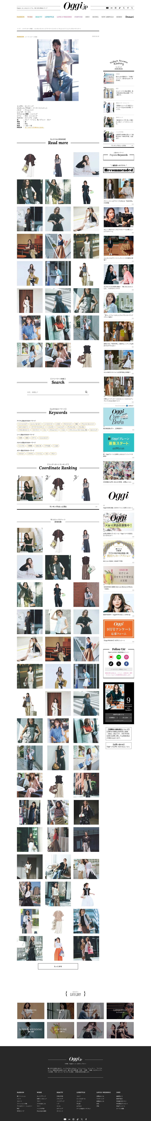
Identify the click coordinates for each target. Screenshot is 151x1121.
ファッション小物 (22, 1103)
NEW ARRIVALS (107, 17)
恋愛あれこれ (100, 1096)
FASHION (20, 17)
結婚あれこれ (100, 1101)
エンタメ (79, 1101)
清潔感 (30, 446)
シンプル (21, 446)
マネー (39, 1101)
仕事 (20, 438)
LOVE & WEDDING (64, 17)
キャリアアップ (41, 1096)
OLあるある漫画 (41, 1111)
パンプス (50, 427)
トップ (18, 28)
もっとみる (58, 966)
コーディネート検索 (27, 28)
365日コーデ (20, 1111)
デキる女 (47, 446)
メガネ (58, 424)
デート (34, 438)
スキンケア (60, 1098)
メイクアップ (60, 1101)
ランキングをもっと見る (58, 507)
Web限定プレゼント (122, 1103)
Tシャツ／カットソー (88, 424)
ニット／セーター (36, 424)
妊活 (98, 1103)
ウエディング (100, 1098)
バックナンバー (118, 720)
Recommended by (120, 405)
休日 (27, 438)
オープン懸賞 (120, 1108)
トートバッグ (23, 424)
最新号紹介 (119, 1098)
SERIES (119, 17)
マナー (39, 1106)
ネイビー (21, 453)
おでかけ (79, 1106)
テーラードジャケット (38, 427)
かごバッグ (94, 430)
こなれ (56, 446)
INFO (87, 17)
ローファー (36, 430)
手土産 (78, 1103)
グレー (53, 453)
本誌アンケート (120, 1106)
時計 (77, 424)
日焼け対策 (60, 1096)
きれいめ (38, 446)
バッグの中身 (40, 1108)
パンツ (19, 1098)
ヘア (58, 1103)
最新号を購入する (118, 714)
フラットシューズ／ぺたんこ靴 (78, 430)
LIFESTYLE (49, 17)
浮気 (98, 1106)
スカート (19, 1101)
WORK (30, 17)
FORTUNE (78, 17)
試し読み (125, 717)
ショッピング (44, 438)
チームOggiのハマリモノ (84, 1108)
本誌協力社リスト (121, 1101)
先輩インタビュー (42, 1098)
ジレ (45, 430)
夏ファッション (21, 1096)
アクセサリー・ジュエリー (24, 1106)
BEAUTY (38, 17)
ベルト (63, 430)
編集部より (119, 1096)
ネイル (59, 1106)
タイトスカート (23, 427)
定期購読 (112, 717)
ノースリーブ (48, 424)
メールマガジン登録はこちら (119, 669)
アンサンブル (71, 427)
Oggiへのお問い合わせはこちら (118, 747)
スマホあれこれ (41, 1103)
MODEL (95, 17)
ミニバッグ (61, 427)
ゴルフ (78, 1096)
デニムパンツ (54, 430)
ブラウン (30, 453)
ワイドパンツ (67, 424)
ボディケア (60, 1108)
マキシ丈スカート (24, 430)
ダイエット (60, 1111)
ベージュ (39, 453)
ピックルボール (81, 1098)
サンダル (81, 427)
